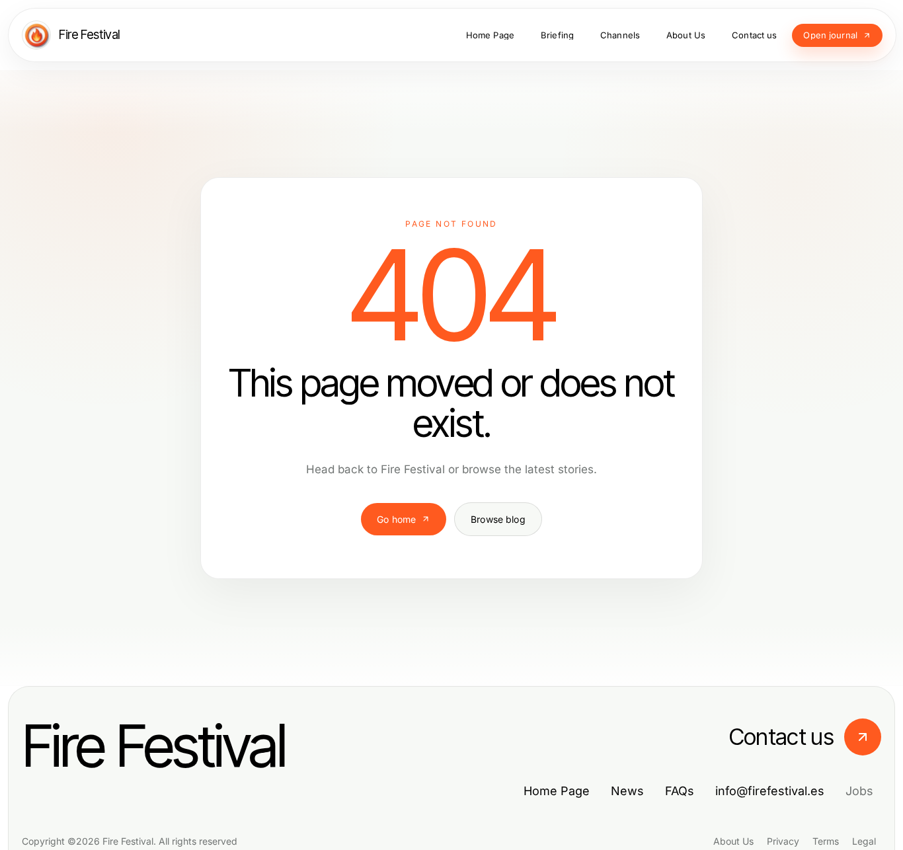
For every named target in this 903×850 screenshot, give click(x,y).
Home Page (557, 791)
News (627, 791)
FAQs (679, 791)
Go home (396, 519)
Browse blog (498, 519)
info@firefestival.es (769, 791)
